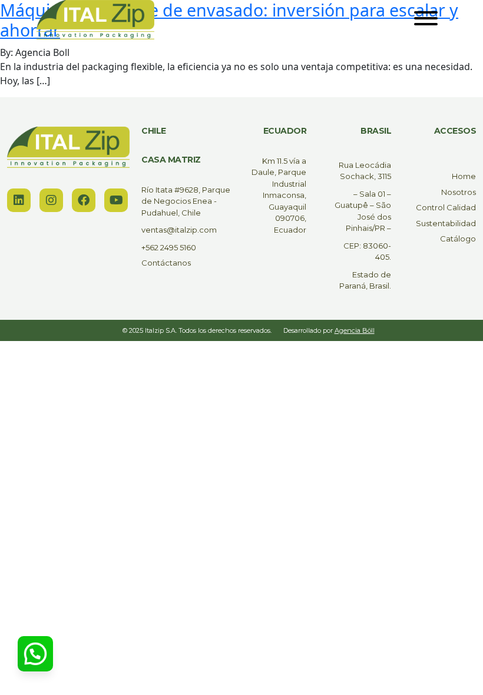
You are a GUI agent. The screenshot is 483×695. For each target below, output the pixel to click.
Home (464, 176)
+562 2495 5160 (168, 247)
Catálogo (458, 238)
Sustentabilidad (446, 223)
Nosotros (458, 192)
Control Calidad (446, 207)
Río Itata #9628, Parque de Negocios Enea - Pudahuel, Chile (185, 201)
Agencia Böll (355, 330)
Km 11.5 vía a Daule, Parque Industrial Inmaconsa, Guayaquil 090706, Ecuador (279, 195)
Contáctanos (166, 262)
